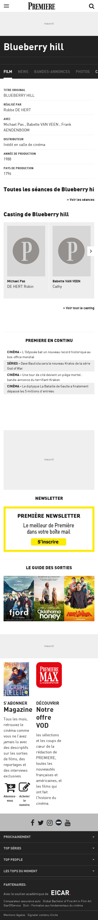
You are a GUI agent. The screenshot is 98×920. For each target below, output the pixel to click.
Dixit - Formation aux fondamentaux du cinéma (53, 905)
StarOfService (12, 905)
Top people (13, 860)
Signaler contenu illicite (43, 915)
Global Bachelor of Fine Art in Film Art (67, 901)
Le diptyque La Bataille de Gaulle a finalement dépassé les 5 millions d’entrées (47, 388)
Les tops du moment (20, 871)
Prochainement (17, 837)
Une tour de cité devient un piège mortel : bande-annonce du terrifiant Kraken (44, 377)
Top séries (12, 848)
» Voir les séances (80, 199)
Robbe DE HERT (17, 109)
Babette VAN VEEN (43, 124)
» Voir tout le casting (78, 308)
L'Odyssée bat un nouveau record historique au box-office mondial (49, 354)
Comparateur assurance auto (22, 901)
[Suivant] (90, 251)
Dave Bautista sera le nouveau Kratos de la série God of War (48, 365)
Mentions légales (14, 915)
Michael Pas (14, 124)
